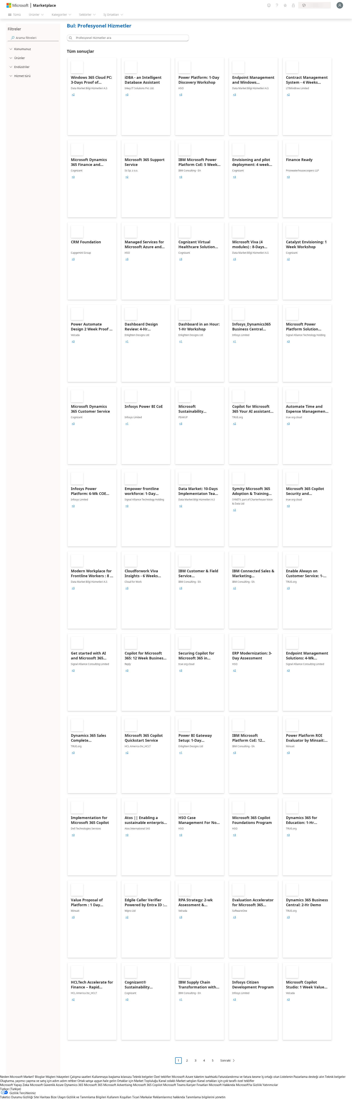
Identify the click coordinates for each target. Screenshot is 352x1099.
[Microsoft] (18, 5)
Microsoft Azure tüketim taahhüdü (195, 1077)
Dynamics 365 (73, 1085)
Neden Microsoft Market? (17, 1077)
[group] (73, 94)
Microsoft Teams (174, 1085)
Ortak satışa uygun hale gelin (96, 1081)
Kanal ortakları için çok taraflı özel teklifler (225, 1081)
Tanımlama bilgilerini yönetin (205, 1097)
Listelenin (286, 1077)
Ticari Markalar (142, 1097)
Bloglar (40, 1077)
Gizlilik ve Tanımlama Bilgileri (86, 1097)
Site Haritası (42, 1097)
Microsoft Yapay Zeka (14, 1085)
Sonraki (225, 1060)
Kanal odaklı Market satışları (178, 1081)
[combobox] (129, 37)
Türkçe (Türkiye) (10, 1089)
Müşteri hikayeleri (57, 1077)
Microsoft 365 (93, 1085)
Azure (60, 1085)
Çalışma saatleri (80, 1077)
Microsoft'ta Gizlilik (249, 1085)
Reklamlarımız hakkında (169, 1097)
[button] (69, 37)
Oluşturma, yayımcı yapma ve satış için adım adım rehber (38, 1081)
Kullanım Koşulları (119, 1097)
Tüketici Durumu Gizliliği (16, 1097)
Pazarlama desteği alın (309, 1077)
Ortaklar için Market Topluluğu (137, 1081)
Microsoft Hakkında (222, 1085)
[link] (92, 96)
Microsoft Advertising (117, 1085)
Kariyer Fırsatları (197, 1085)
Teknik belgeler (142, 1077)
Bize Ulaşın (58, 1097)
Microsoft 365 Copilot (147, 1085)
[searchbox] (37, 38)
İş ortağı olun (270, 1077)
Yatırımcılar (270, 1085)
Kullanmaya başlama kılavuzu (112, 1077)
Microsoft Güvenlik (42, 1085)
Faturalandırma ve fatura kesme (239, 1077)
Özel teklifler (162, 1077)
